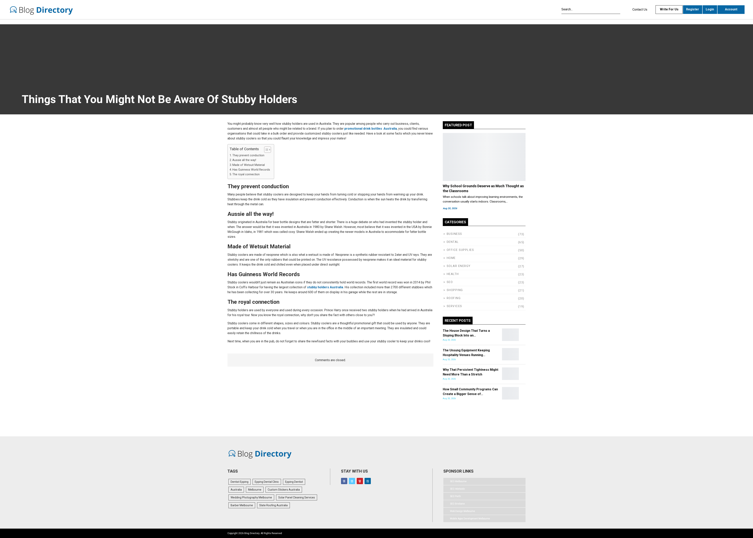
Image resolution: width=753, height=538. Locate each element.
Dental (453, 242)
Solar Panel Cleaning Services (296, 497)
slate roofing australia (273, 505)
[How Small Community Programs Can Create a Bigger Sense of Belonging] (510, 393)
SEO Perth (455, 496)
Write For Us (669, 9)
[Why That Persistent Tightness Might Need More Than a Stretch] (510, 373)
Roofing (454, 298)
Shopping (455, 290)
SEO (450, 282)
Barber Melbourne (242, 505)
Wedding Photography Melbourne (251, 497)
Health (453, 274)
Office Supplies (460, 250)
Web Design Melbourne (462, 511)
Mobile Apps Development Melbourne (470, 518)
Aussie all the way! (244, 160)
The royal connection (246, 174)
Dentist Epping (239, 481)
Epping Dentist (294, 481)
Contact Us (639, 9)
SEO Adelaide (457, 488)
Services (454, 306)
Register (692, 9)
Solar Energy (459, 266)
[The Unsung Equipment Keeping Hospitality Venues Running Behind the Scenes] (510, 354)
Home (451, 258)
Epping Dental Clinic (267, 481)
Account (731, 9)
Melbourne (254, 489)
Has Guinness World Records (251, 169)
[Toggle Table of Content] (265, 149)
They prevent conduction (248, 155)
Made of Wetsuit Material (248, 165)
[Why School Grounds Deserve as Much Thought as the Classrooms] (484, 157)
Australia (236, 489)
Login (710, 9)
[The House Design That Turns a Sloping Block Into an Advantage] (510, 334)
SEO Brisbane (457, 503)
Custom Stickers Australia (284, 489)
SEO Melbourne (458, 481)
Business (454, 234)
